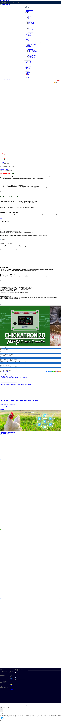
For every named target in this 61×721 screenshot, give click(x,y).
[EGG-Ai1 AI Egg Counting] (8, 404)
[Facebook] (47, 371)
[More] (59, 371)
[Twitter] (50, 371)
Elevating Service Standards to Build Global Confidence (15, 384)
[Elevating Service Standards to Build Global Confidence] (8, 382)
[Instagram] (56, 371)
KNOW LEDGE (6, 169)
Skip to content (2, 0)
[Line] (53, 371)
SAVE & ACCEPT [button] (2, 720)
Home (3, 162)
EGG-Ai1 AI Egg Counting (7, 407)
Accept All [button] (7, 707)
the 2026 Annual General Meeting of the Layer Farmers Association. (19, 400)
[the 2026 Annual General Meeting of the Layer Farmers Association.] (7, 398)
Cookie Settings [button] (2, 707)
